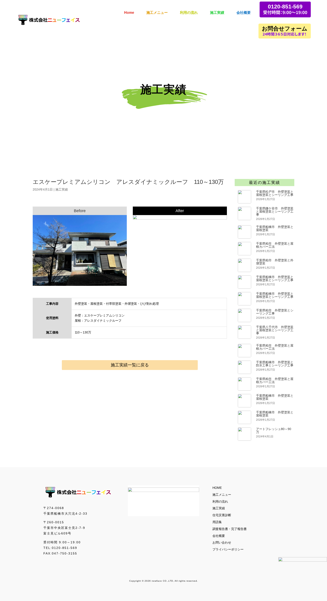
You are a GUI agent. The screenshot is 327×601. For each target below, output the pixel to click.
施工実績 (61, 189)
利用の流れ (220, 501)
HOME (217, 487)
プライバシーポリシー (228, 549)
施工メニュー (221, 494)
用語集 (217, 522)
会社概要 (218, 536)
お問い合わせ (221, 542)
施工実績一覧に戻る (130, 365)
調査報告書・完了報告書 (229, 529)
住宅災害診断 (221, 515)
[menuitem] (129, 9)
